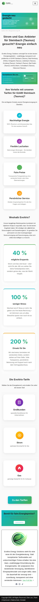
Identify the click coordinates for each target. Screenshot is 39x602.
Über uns (30, 597)
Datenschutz (15, 600)
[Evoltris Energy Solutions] (8, 3)
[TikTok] (22, 584)
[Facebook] (16, 584)
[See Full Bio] (33, 580)
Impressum (6, 600)
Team (36, 597)
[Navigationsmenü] (35, 3)
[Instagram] (19, 584)
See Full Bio (27, 580)
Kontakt (23, 600)
